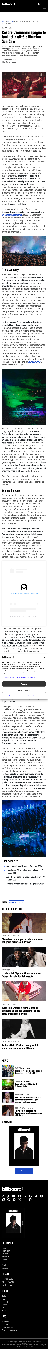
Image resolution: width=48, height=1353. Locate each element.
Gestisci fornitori (10, 677)
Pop (3, 1299)
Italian (4, 1296)
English (5, 1268)
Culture (5, 1262)
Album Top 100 (8, 1282)
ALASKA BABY (34, 362)
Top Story (7, 28)
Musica (5, 1254)
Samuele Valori (9, 59)
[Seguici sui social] (3, 1196)
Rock (4, 1310)
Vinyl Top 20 (7, 1285)
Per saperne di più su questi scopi (26, 677)
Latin (4, 1307)
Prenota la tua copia (24, 1171)
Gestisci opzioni (24, 690)
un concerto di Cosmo (12, 215)
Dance (4, 1305)
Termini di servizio (9, 1330)
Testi (4, 1265)
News (17, 1081)
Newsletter (6, 1321)
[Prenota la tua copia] (24, 1146)
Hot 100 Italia (7, 1279)
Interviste (5, 1256)
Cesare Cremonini (16, 902)
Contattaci (6, 1324)
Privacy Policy (7, 1327)
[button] (44, 657)
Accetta (24, 684)
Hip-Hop (5, 1302)
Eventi (18, 1068)
